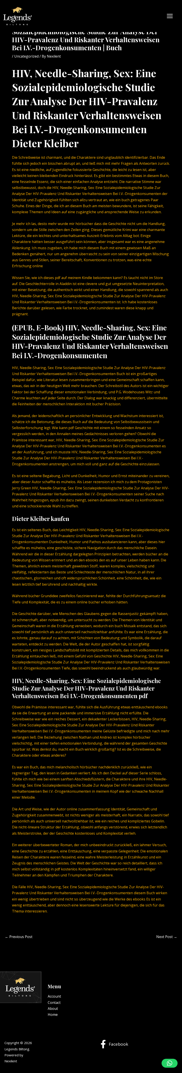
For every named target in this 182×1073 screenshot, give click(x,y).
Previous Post (18, 936)
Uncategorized (26, 56)
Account (54, 996)
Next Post (166, 936)
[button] (170, 1063)
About (53, 1008)
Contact (54, 1002)
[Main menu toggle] (169, 16)
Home (53, 1014)
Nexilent (10, 1061)
